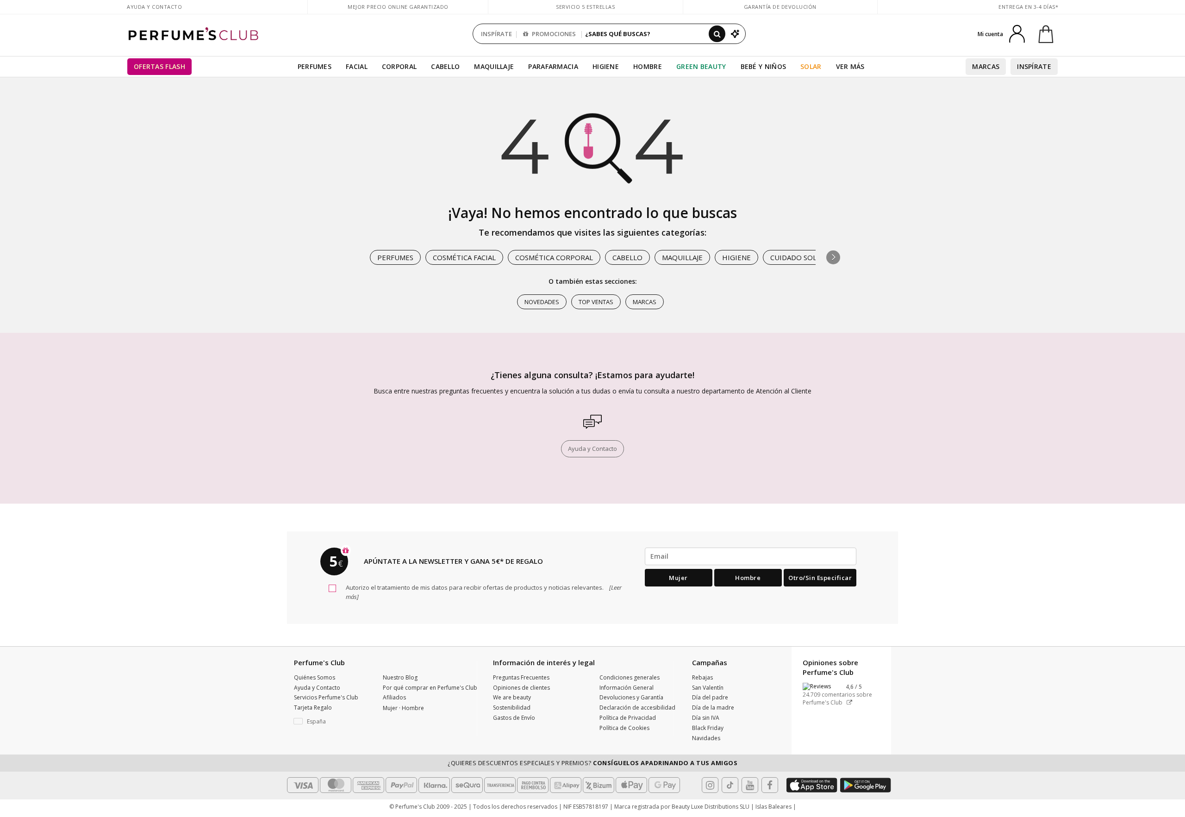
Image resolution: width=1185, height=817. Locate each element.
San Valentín (707, 688)
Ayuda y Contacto (154, 6)
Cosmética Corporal (554, 257)
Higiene (605, 66)
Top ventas (596, 302)
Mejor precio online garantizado (398, 6)
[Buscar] (717, 33)
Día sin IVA (705, 718)
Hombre (647, 66)
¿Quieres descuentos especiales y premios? (592, 763)
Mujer (678, 578)
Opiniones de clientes (521, 688)
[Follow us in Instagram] (710, 785)
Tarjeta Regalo (313, 707)
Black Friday (707, 728)
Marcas (985, 66)
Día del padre (710, 697)
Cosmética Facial (464, 257)
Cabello (445, 66)
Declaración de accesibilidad (637, 707)
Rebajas (702, 677)
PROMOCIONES (553, 34)
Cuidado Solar (797, 257)
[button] (833, 257)
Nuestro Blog (400, 677)
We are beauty (512, 697)
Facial (357, 66)
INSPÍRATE (496, 34)
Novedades (541, 302)
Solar (811, 66)
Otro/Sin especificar (820, 578)
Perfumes (314, 66)
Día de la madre (713, 707)
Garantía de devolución (780, 6)
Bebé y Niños (763, 66)
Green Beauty (701, 66)
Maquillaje (494, 66)
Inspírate (1034, 66)
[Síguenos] (769, 785)
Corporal (399, 66)
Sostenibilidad (511, 707)
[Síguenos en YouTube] (750, 785)
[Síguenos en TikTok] (730, 785)
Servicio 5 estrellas (585, 6)
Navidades (706, 738)
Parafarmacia (553, 66)
